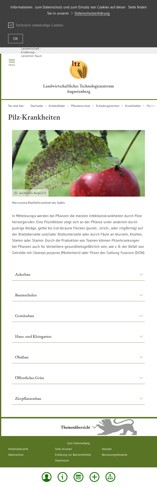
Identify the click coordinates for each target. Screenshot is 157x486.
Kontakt (107, 449)
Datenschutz (16, 455)
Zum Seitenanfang (78, 443)
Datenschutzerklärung (92, 13)
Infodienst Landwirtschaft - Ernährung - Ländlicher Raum (31, 50)
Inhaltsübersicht (18, 449)
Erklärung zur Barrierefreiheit (73, 455)
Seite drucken (63, 449)
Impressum (62, 460)
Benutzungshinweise (114, 455)
